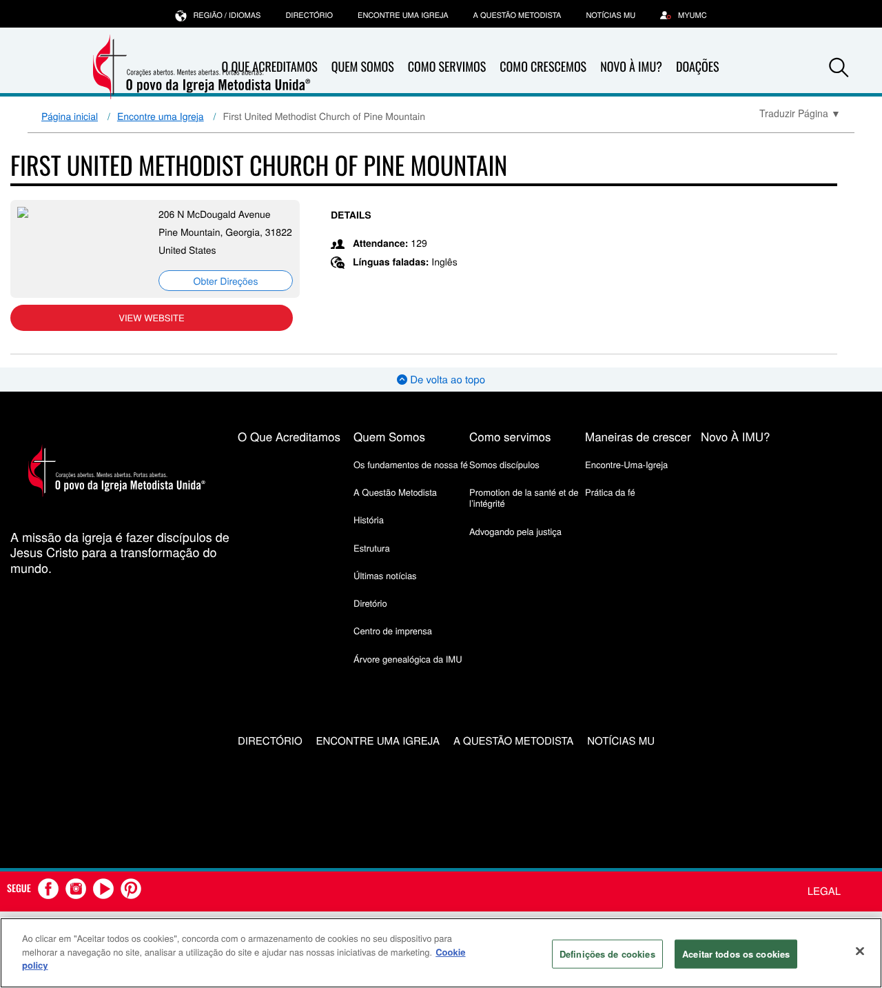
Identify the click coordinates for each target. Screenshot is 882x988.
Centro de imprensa (392, 630)
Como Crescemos (543, 67)
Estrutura (371, 547)
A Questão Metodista (517, 15)
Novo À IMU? (631, 67)
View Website (151, 317)
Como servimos (510, 436)
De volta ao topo (446, 379)
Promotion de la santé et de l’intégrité (523, 497)
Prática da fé (610, 491)
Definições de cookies (607, 953)
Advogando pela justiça (515, 531)
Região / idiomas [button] (226, 15)
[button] (838, 67)
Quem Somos (362, 67)
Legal (824, 891)
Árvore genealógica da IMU (407, 658)
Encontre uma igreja (403, 15)
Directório (309, 15)
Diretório (370, 602)
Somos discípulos (504, 464)
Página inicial (69, 116)
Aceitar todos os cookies (736, 953)
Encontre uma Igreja (160, 116)
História (368, 519)
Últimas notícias (385, 575)
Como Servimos (447, 67)
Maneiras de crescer (638, 436)
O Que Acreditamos (289, 436)
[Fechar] (860, 951)
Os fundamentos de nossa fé (410, 464)
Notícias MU (610, 15)
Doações (697, 67)
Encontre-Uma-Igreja (626, 464)
